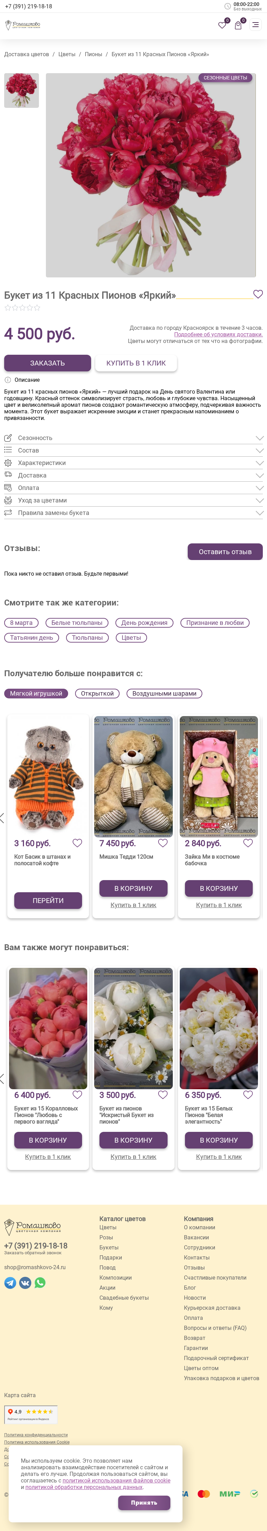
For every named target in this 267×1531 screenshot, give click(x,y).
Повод (107, 1267)
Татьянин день (31, 637)
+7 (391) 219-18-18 (35, 1245)
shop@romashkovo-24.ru (35, 1267)
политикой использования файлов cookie (116, 1480)
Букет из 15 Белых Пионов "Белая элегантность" (209, 1115)
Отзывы (194, 1267)
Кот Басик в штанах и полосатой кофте (42, 860)
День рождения (144, 622)
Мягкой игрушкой (36, 693)
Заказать (47, 363)
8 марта (21, 622)
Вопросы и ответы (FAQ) (215, 1328)
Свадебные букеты (124, 1298)
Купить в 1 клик (136, 363)
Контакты (197, 1257)
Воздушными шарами (164, 693)
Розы (106, 1237)
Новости (195, 1298)
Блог (190, 1287)
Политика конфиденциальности (36, 1435)
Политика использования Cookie (37, 1442)
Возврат (194, 1338)
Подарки (110, 1257)
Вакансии (196, 1237)
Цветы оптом (201, 1368)
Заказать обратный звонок (33, 1252)
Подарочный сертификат (216, 1358)
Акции (107, 1287)
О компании (199, 1227)
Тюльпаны (87, 637)
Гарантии (196, 1348)
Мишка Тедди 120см (126, 856)
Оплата (193, 1318)
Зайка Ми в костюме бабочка (212, 860)
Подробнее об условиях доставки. (218, 334)
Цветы (131, 637)
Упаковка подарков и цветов (221, 1378)
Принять (144, 1502)
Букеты (109, 1247)
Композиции (115, 1277)
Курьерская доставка (212, 1308)
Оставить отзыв (225, 552)
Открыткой (97, 693)
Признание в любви (215, 622)
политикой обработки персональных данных (84, 1487)
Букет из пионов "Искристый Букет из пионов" (126, 1115)
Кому (106, 1308)
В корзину (133, 888)
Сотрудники (199, 1247)
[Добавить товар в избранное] (258, 294)
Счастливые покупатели (215, 1277)
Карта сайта (20, 1395)
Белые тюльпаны (77, 622)
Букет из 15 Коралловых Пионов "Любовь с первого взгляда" (46, 1115)
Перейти (48, 900)
